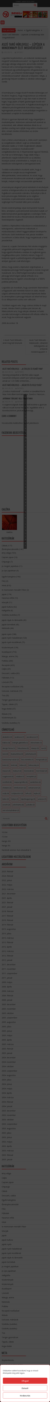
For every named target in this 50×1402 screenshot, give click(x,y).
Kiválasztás (25, 1395)
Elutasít (25, 1388)
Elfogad (25, 1380)
